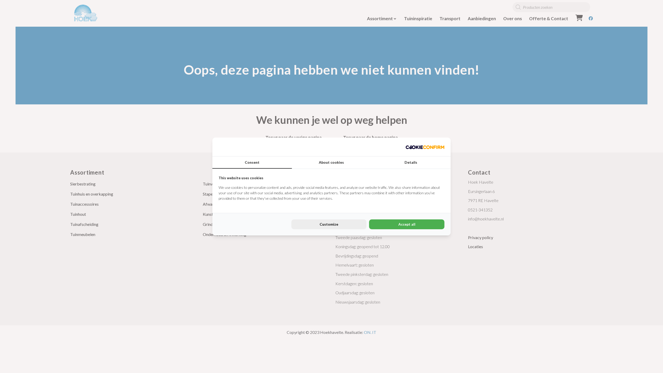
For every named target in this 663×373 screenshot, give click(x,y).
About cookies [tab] (331, 162)
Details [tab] (411, 162)
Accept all (406, 224)
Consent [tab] (252, 162)
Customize (329, 224)
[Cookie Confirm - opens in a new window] (425, 147)
